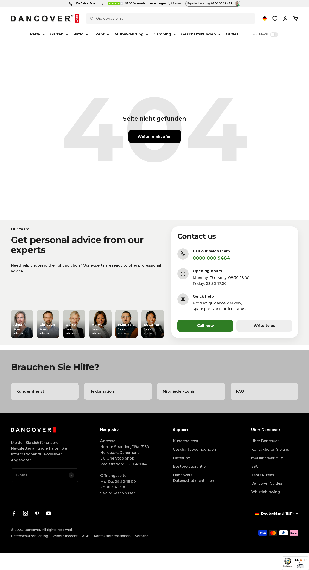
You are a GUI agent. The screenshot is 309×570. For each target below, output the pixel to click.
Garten (57, 34)
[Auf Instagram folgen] (25, 513)
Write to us (264, 326)
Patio (78, 34)
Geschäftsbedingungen (194, 449)
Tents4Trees (262, 475)
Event (99, 34)
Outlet (232, 34)
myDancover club (267, 458)
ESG (255, 466)
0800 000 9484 (211, 258)
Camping (162, 34)
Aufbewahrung (129, 34)
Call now (205, 326)
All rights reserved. (57, 530)
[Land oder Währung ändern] (264, 18)
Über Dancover (265, 441)
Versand (141, 536)
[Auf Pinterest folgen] (37, 513)
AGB (85, 536)
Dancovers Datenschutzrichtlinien (193, 478)
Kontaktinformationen (112, 536)
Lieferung (181, 458)
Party (35, 34)
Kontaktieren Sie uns (270, 449)
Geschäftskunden (198, 34)
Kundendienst (186, 441)
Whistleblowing (265, 492)
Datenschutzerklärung (29, 536)
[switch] (300, 566)
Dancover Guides (266, 483)
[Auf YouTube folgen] (48, 513)
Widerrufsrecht (65, 536)
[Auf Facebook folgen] (14, 513)
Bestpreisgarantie (189, 466)
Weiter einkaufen (155, 136)
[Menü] (306, 559)
